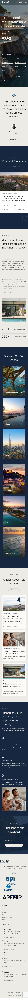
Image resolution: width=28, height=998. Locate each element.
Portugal (6, 972)
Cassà (6, 958)
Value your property (7, 917)
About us (4, 914)
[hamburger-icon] (25, 2)
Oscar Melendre (6, 613)
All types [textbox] (17, 58)
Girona (6, 941)
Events (3, 919)
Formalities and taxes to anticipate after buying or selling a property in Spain (12, 618)
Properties (4, 912)
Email (5, 952)
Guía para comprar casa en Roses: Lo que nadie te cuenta (13, 686)
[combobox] (20, 58)
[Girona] (2, 941)
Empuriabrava (8, 929)
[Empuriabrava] (2, 929)
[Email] (2, 952)
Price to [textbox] (3, 70)
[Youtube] (12, 873)
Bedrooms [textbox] (4, 66)
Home (3, 909)
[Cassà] (2, 958)
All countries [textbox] (5, 62)
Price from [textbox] (17, 66)
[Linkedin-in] (15, 873)
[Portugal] (2, 972)
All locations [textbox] (18, 62)
